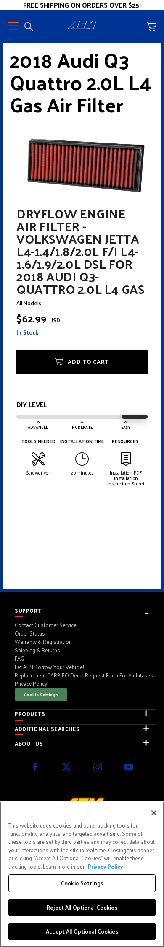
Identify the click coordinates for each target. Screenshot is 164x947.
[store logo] (82, 26)
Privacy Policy (105, 866)
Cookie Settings (41, 694)
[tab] (85, 611)
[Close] (154, 813)
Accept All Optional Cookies (82, 931)
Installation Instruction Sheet (126, 481)
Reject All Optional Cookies (82, 907)
